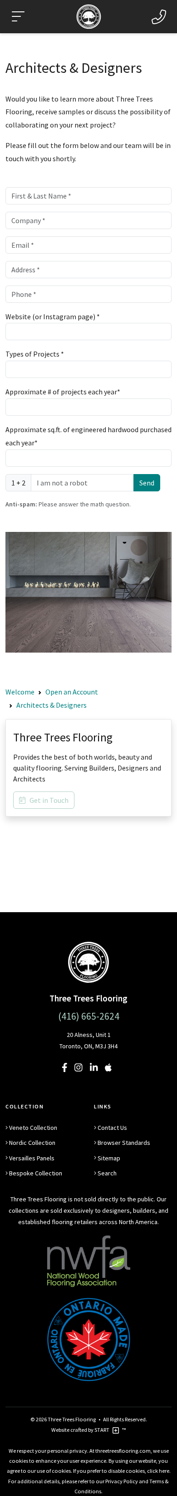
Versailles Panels (31, 1158)
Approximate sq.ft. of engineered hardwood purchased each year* (88, 436)
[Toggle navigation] (18, 17)
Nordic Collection (32, 1143)
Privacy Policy (121, 1481)
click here (158, 1470)
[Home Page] (88, 962)
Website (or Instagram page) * (52, 316)
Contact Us (112, 1127)
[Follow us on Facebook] (64, 1067)
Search (107, 1173)
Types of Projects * (34, 353)
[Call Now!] (159, 17)
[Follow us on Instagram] (78, 1067)
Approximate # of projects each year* (62, 391)
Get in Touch (47, 800)
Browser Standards (124, 1143)
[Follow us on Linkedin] (94, 1067)
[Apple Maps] (108, 1067)
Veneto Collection (33, 1127)
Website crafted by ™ (88, 1429)
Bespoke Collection (35, 1173)
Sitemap (109, 1158)
